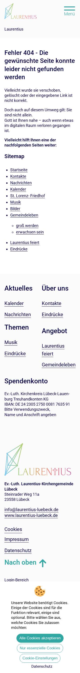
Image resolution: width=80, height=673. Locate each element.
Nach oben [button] (20, 562)
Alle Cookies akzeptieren (40, 638)
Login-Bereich (16, 580)
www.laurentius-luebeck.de (31, 515)
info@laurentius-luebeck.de (31, 509)
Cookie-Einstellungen (40, 658)
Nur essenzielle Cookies (40, 648)
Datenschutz (41, 666)
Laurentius (13, 29)
